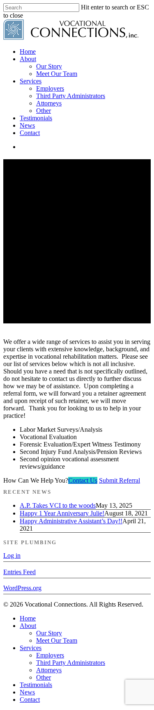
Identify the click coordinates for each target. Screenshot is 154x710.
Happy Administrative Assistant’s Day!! (71, 521)
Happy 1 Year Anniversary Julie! (62, 513)
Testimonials (36, 684)
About (28, 625)
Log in (12, 555)
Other (43, 677)
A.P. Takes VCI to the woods (58, 505)
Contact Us (82, 480)
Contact (30, 699)
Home (28, 618)
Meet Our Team (56, 640)
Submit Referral (119, 480)
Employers (50, 655)
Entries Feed (19, 571)
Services (30, 647)
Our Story (49, 633)
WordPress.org (22, 587)
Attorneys (49, 669)
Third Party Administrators (70, 662)
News (27, 692)
